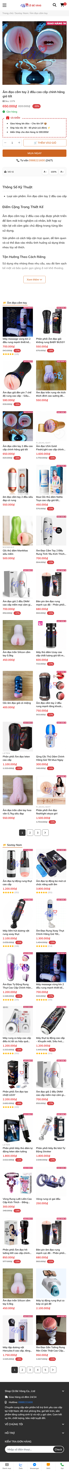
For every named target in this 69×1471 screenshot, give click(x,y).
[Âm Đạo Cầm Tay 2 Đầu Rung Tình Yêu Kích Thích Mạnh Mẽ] (51, 531)
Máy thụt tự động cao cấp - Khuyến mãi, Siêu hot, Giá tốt (50, 1041)
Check (58, 1449)
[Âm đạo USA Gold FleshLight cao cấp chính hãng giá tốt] (51, 426)
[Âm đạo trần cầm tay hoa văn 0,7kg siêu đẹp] (18, 790)
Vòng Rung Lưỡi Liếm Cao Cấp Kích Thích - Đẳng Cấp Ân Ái (17, 1202)
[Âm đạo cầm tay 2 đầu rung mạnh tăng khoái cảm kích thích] (51, 686)
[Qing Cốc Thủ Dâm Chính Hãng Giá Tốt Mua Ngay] (51, 737)
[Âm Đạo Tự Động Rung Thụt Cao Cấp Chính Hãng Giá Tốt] (18, 967)
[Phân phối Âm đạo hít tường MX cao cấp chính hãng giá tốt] (18, 1233)
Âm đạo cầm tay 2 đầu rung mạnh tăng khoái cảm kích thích (48, 706)
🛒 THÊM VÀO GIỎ (45, 142)
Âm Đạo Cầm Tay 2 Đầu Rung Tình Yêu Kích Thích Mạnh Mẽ (50, 554)
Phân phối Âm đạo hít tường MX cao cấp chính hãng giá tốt (16, 1253)
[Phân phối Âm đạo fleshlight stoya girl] (51, 790)
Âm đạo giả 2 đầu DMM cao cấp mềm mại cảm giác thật (18, 604)
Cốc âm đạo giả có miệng (17, 702)
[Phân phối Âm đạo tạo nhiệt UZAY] (18, 1074)
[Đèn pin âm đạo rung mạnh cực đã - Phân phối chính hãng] (51, 584)
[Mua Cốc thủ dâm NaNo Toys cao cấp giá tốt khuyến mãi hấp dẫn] (51, 480)
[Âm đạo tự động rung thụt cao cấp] (18, 864)
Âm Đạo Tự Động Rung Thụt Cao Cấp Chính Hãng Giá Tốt (17, 987)
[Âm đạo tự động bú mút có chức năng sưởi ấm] (51, 864)
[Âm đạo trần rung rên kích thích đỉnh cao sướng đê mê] (51, 375)
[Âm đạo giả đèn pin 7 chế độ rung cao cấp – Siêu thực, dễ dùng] (18, 375)
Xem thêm (33, 279)
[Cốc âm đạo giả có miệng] (18, 686)
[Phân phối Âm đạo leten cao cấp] (18, 737)
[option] (34, 53)
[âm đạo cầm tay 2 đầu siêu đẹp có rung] (18, 480)
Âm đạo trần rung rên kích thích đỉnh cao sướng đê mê (51, 396)
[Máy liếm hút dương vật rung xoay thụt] (18, 914)
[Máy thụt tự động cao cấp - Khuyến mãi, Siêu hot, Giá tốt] (51, 1021)
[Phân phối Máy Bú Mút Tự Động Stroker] (51, 1128)
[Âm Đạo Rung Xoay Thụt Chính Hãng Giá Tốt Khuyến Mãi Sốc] (51, 914)
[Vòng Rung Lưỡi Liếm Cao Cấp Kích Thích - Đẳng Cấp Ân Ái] (18, 1182)
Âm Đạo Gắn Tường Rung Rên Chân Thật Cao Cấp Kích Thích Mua (50, 1350)
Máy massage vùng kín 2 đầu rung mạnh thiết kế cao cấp (16, 342)
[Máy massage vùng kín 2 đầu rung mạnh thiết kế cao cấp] (18, 322)
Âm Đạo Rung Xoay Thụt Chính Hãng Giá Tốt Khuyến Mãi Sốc (50, 934)
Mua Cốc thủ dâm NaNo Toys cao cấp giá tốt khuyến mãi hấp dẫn (49, 500)
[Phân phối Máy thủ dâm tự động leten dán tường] (18, 1128)
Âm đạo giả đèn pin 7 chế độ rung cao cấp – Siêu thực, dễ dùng (17, 396)
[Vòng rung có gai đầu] (51, 1182)
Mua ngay (35, 153)
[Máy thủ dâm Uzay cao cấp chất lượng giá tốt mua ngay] (51, 635)
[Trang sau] (45, 832)
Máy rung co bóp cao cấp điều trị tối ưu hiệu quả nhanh (17, 1041)
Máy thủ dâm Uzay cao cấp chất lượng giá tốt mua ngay (51, 655)
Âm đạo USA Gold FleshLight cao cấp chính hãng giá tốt (50, 449)
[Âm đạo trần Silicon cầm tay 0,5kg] (18, 635)
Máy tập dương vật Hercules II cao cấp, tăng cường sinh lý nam (16, 1350)
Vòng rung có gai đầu (48, 1198)
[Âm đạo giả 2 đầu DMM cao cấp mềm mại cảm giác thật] (18, 584)
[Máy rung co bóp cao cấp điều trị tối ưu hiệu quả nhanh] (18, 1021)
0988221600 (37, 160)
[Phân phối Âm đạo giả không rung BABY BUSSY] (51, 322)
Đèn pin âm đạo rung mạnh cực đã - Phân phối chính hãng (50, 604)
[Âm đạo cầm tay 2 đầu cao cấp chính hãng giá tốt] (34, 53)
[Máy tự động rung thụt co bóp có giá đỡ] (51, 1283)
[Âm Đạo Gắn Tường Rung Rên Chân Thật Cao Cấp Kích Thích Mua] (51, 1330)
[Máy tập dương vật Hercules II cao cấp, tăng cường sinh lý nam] (18, 1330)
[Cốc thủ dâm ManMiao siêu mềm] (18, 531)
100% (53, 171)
